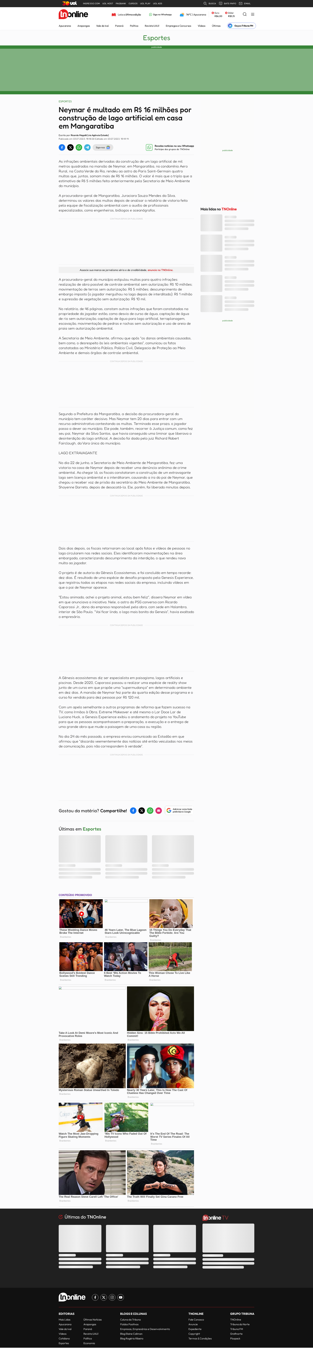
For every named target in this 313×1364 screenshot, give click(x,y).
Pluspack (235, 1338)
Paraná (119, 25)
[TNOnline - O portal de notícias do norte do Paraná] (73, 14)
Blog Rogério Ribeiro (131, 1338)
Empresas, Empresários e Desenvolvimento (145, 1329)
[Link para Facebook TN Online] (95, 1297)
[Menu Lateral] (252, 14)
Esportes (156, 37)
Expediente (194, 1329)
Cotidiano (64, 1338)
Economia (89, 1343)
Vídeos (201, 25)
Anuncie (193, 1324)
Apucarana (65, 25)
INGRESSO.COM (91, 3)
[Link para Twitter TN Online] (103, 1297)
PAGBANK (121, 3)
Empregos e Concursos (178, 25)
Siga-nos (100, 147)
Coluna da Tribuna (130, 1319)
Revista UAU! (152, 25)
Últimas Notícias (92, 1319)
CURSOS (133, 3)
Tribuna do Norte (240, 1324)
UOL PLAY (145, 3)
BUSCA (212, 3)
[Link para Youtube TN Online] (120, 1297)
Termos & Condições (200, 1338)
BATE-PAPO (230, 3)
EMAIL (247, 3)
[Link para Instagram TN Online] (112, 1297)
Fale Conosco (196, 1319)
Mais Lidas (64, 1319)
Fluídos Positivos (129, 1324)
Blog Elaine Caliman (131, 1333)
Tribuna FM (236, 1329)
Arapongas (83, 25)
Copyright (194, 1333)
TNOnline (235, 1319)
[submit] (244, 14)
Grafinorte (236, 1333)
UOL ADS (157, 3)
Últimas (216, 25)
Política (134, 25)
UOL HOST (107, 3)
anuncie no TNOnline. (160, 270)
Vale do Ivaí (102, 25)
